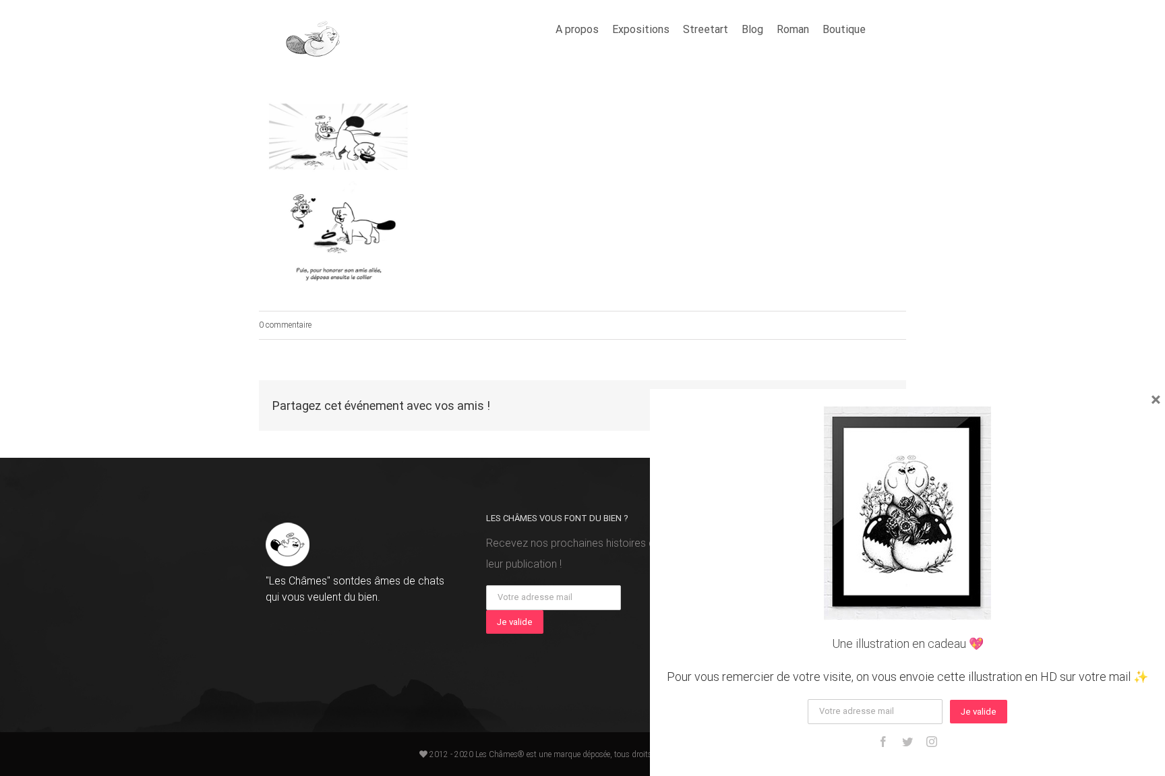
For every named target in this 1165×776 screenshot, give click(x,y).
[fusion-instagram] (931, 741)
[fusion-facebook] (883, 741)
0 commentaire (285, 325)
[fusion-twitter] (907, 741)
